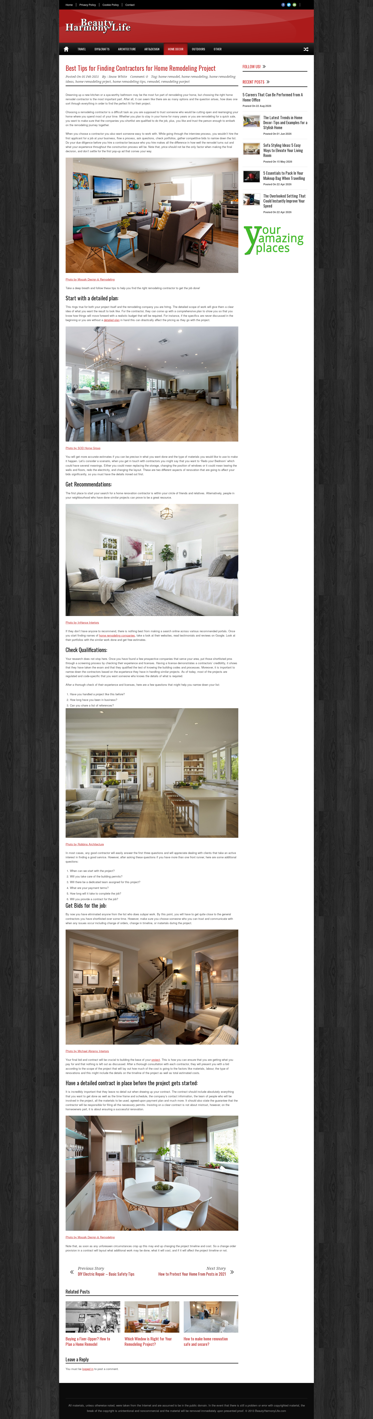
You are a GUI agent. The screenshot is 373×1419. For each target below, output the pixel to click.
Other (217, 49)
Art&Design (151, 49)
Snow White (118, 77)
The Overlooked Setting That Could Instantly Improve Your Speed (284, 201)
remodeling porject (175, 82)
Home (69, 4)
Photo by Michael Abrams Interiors (87, 1051)
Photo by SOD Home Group (83, 448)
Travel (81, 49)
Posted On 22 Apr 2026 (277, 184)
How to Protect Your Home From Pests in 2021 (192, 1274)
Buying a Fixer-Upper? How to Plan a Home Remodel (88, 1341)
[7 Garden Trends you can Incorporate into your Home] (306, 49)
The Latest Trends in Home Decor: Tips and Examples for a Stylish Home (285, 122)
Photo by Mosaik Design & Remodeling (90, 279)
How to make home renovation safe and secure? (206, 1341)
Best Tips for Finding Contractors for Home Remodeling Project (141, 68)
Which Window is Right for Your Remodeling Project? (148, 1341)
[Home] (66, 49)
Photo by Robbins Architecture (85, 844)
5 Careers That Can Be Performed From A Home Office (273, 97)
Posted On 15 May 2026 (277, 161)
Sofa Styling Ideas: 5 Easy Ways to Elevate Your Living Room (283, 150)
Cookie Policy (111, 4)
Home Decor (175, 49)
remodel (153, 82)
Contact (129, 4)
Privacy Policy (87, 4)
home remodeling (195, 77)
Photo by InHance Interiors (82, 622)
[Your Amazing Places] (275, 255)
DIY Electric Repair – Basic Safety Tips (106, 1274)
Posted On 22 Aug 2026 (257, 106)
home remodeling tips (129, 82)
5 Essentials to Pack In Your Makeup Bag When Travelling (284, 175)
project (156, 1060)
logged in (87, 1369)
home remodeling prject (93, 82)
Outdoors (198, 49)
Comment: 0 (139, 77)
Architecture (127, 49)
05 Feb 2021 (90, 77)
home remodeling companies (117, 635)
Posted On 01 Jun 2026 (277, 134)
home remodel (169, 77)
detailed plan (112, 320)
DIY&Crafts (102, 49)
